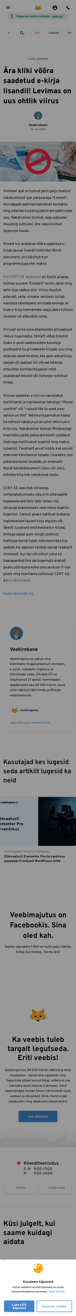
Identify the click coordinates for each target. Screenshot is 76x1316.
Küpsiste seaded (54, 1307)
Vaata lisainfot (56, 1291)
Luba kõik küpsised (19, 1306)
